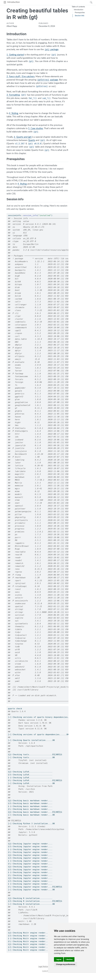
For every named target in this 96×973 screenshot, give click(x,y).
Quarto (31, 140)
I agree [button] (58, 959)
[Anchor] (26, 158)
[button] (5, 2)
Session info (79, 16)
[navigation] (54, 2)
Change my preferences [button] (65, 964)
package (51, 49)
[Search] (88, 2)
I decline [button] (69, 959)
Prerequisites (80, 12)
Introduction (13, 2)
